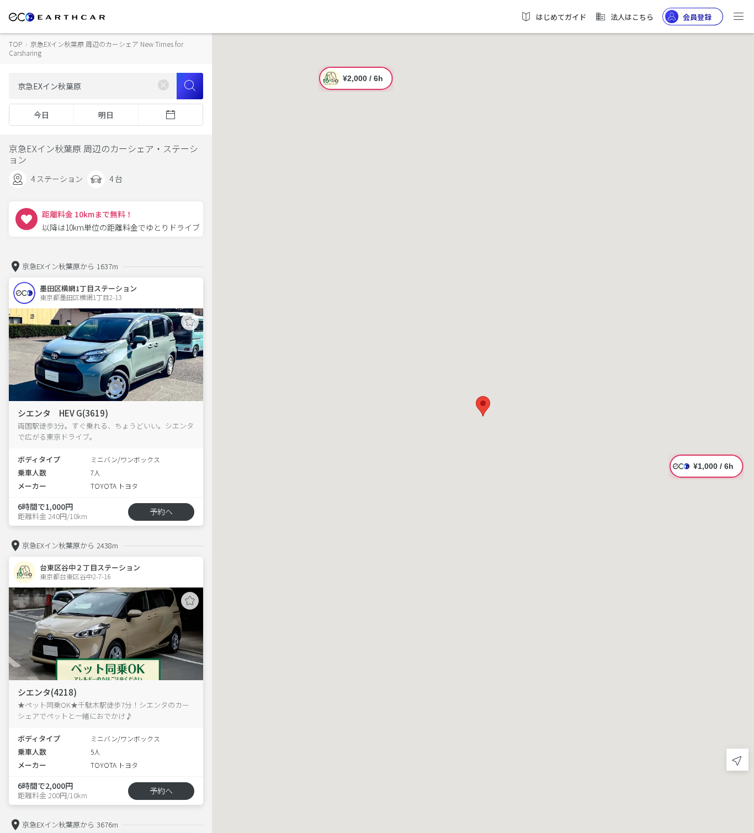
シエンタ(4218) (47, 692)
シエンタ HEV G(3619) (63, 413)
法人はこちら (632, 17)
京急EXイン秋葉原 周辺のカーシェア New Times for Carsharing (96, 48)
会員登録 (697, 17)
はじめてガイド (561, 17)
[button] (483, 406)
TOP (15, 44)
